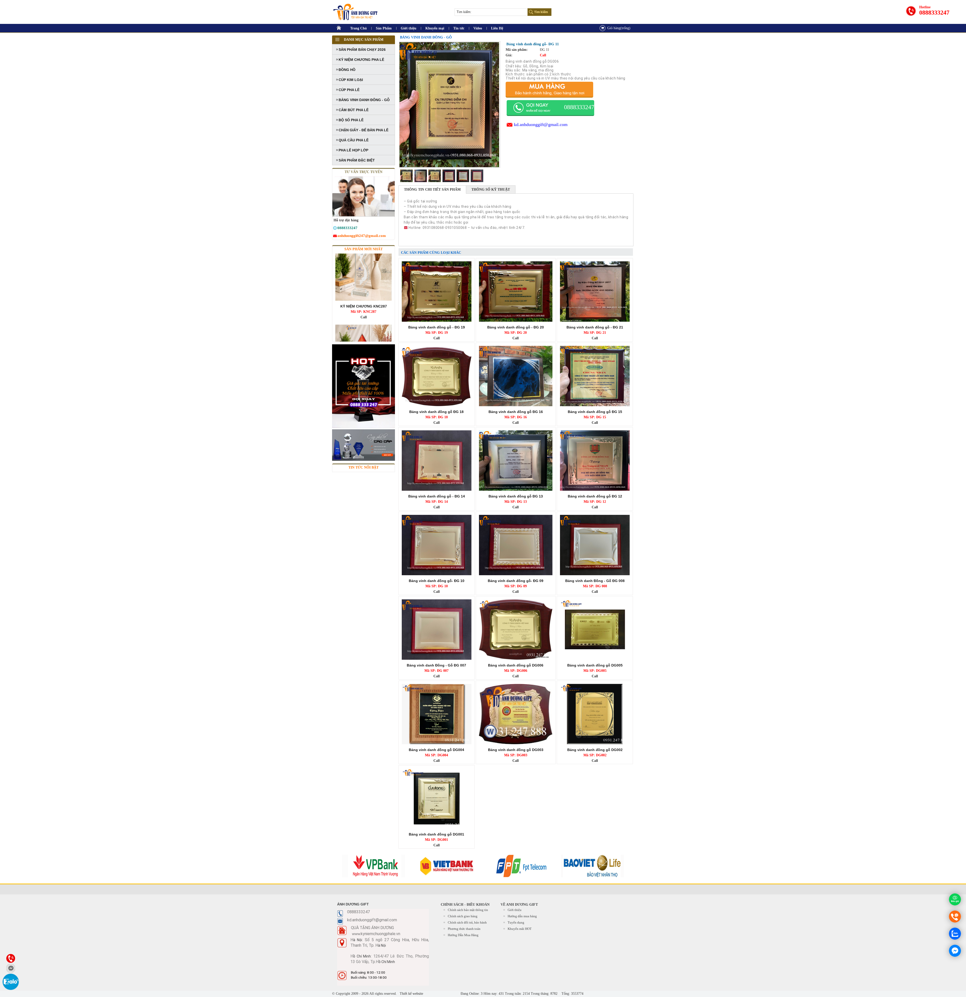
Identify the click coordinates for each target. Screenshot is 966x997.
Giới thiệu (408, 28)
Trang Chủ (358, 28)
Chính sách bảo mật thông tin (468, 910)
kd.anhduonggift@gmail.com (541, 124)
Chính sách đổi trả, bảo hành (467, 922)
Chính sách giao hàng (462, 916)
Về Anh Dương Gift (519, 904)
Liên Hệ (497, 28)
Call (363, 279)
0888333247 (934, 12)
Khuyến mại (434, 28)
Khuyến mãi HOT (520, 929)
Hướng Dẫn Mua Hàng (463, 935)
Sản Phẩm (384, 28)
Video (477, 28)
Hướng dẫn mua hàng (522, 916)
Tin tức (458, 28)
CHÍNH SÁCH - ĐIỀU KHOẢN (465, 904)
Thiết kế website (411, 993)
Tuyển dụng (516, 922)
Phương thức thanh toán (464, 929)
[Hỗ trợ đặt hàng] (335, 229)
